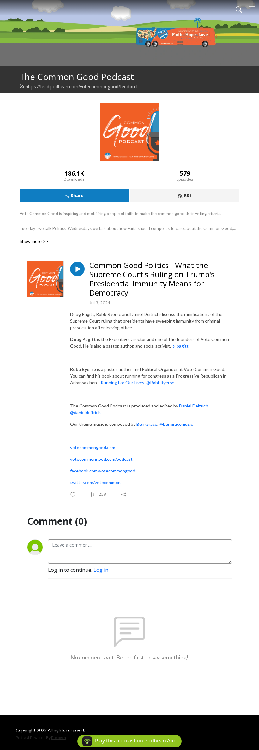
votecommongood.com (92, 447)
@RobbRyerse (160, 382)
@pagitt (181, 346)
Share (77, 195)
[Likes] (73, 494)
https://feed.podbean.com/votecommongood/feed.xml (81, 87)
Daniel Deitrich (193, 405)
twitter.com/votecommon (95, 482)
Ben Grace (146, 424)
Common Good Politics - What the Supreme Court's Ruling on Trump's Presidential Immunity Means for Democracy (151, 279)
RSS (188, 195)
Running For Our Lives (122, 382)
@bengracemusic (176, 424)
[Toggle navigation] (251, 9)
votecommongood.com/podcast (101, 459)
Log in (100, 569)
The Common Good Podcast (77, 77)
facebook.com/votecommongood (102, 470)
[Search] (238, 9)
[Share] (124, 494)
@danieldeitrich (85, 412)
